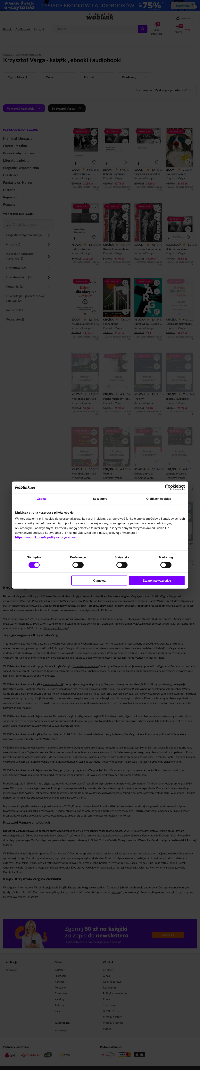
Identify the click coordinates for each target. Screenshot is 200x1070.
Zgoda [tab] (41, 498)
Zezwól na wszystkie (157, 580)
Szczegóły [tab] (100, 498)
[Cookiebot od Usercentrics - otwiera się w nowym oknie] (168, 487)
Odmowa (99, 580)
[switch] (78, 565)
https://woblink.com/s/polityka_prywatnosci (46, 537)
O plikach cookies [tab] (158, 498)
